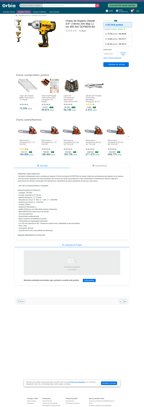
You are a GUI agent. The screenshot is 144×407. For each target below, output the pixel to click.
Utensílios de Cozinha (39, 15)
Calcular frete (123, 54)
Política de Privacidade (77, 382)
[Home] (8, 5)
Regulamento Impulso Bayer (51, 405)
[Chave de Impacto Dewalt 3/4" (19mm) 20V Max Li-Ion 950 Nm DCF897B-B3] (18, 22)
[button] (138, 11)
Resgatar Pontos (24, 12)
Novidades (30, 403)
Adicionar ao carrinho (116, 64)
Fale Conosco (70, 401)
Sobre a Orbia (31, 401)
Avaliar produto (89, 280)
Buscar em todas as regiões (31, 5)
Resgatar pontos (24, 15)
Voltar (21, 301)
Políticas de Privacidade (49, 403)
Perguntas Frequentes (73, 403)
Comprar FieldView (39, 12)
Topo (124, 301)
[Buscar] (97, 5)
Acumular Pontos (9, 12)
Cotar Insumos (54, 12)
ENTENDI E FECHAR (109, 383)
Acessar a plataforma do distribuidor (100, 405)
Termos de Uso (47, 401)
